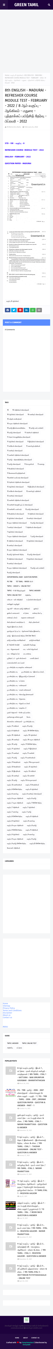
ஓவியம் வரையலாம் (13, 613)
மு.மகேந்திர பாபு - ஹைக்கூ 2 (16, 708)
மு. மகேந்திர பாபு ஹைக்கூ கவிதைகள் (19, 667)
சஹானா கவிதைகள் (28, 618)
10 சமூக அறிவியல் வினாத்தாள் (17, 423)
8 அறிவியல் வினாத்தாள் (15, 541)
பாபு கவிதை (27, 654)
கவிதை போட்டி (37, 613)
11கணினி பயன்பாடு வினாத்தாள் (18, 478)
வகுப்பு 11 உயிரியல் (13, 726)
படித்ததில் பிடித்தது (29, 645)
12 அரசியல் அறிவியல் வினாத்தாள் (18, 482)
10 (8, 410)
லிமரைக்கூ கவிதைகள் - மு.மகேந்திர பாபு (20, 722)
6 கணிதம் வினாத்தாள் (34, 518)
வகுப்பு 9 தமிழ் (31, 839)
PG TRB (9, 582)
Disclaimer (7, 1013)
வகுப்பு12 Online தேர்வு (37, 843)
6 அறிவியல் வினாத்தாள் (36, 514)
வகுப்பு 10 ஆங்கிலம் (30, 735)
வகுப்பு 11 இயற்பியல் (30, 749)
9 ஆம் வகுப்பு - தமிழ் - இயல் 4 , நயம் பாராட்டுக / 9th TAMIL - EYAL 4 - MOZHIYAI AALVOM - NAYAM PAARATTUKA (32, 1229)
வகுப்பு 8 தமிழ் (32, 825)
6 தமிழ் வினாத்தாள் (37, 523)
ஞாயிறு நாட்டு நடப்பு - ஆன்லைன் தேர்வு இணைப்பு (23, 631)
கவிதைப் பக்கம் (12, 618)
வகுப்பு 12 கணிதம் (13, 776)
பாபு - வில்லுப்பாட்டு (13, 654)
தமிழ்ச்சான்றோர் (34, 640)
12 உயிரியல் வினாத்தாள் (15, 491)
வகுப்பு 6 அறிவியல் (13, 731)
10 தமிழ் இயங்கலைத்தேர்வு (16, 428)
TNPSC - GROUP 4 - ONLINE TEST (18, 586)
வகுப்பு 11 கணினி (28, 753)
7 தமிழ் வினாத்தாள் (36, 536)
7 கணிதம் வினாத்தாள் (14, 527)
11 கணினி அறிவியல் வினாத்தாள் (18, 455)
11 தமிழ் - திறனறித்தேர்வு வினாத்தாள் (19, 460)
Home (7, 75)
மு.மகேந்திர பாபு (12, 672)
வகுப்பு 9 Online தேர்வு (14, 830)
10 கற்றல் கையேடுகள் (14, 419)
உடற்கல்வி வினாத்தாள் (33, 600)
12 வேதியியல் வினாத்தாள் (15, 514)
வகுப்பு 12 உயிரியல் (30, 771)
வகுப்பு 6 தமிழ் (31, 798)
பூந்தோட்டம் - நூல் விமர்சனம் (16, 658)
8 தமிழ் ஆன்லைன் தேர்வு (15, 554)
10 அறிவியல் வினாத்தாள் (20, 410)
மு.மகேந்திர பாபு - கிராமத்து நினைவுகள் (20, 694)
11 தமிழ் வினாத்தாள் (14, 464)
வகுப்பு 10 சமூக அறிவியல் (31, 740)
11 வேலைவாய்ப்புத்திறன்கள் (16, 473)
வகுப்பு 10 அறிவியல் (13, 735)
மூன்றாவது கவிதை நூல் (15, 717)
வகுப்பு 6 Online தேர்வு (14, 789)
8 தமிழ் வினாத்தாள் (34, 554)
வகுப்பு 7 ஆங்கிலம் (29, 807)
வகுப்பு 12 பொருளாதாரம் (29, 780)
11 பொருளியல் (29, 464)
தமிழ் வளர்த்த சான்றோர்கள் (16, 640)
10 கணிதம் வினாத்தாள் (35, 414)
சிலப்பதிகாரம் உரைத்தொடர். (16, 622)
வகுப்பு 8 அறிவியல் (32, 816)
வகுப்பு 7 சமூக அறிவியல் (15, 803)
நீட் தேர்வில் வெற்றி (13, 645)
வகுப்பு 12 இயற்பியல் (13, 771)
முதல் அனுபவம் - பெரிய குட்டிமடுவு (18, 713)
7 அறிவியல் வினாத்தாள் (33, 527)
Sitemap (6, 1006)
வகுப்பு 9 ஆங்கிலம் (13, 834)
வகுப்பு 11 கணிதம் (13, 753)
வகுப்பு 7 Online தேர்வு (34, 803)
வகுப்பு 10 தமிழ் (12, 744)
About (25, 1338)
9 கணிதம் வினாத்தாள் (14, 563)
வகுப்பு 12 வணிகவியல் (14, 785)
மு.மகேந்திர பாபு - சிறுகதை (16, 699)
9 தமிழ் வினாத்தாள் (13, 573)
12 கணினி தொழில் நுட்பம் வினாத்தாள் (20, 505)
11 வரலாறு (41, 464)
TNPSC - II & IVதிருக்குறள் (16, 591)
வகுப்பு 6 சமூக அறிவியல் (15, 798)
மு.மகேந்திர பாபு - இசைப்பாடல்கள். (32, 672)
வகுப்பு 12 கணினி (29, 776)
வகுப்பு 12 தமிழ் (27, 726)
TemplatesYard (28, 1342)
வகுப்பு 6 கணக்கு (12, 794)
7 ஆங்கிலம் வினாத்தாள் (15, 532)
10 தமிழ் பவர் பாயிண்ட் (36, 428)
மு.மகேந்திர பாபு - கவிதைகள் (17, 685)
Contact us (7, 1017)
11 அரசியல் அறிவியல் (32, 433)
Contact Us (35, 1338)
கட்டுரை (26, 613)
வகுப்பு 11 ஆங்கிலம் (13, 749)
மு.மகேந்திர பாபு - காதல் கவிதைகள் (19, 690)
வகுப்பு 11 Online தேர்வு (28, 744)
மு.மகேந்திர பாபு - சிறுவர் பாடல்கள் (18, 703)
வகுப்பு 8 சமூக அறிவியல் (15, 825)
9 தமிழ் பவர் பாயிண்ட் (38, 568)
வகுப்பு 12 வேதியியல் (14, 767)
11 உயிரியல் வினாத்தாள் (14, 446)
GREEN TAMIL (26, 4)
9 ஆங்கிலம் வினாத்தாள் (35, 559)
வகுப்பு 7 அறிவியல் (13, 807)
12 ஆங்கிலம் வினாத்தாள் (15, 487)
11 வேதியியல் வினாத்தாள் (15, 469)
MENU (5, 1027)
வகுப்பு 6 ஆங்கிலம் (32, 789)
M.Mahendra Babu (14, 127)
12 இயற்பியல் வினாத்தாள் (35, 487)
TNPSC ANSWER (34, 591)
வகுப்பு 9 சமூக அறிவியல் (15, 839)
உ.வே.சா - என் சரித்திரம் (15, 600)
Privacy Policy (9, 1008)
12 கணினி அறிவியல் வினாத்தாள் (18, 500)
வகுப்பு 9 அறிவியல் (32, 830)
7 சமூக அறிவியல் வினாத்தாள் (17, 536)
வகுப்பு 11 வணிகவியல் (28, 758)
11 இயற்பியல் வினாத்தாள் (35, 442)
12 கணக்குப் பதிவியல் (33, 491)
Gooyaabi (26, 1345)
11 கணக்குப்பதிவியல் (33, 446)
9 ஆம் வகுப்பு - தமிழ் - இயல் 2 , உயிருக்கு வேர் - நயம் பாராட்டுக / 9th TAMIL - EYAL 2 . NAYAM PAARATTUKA (31, 1167)
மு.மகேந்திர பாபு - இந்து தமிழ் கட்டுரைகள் (21, 676)
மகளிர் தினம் (34, 658)
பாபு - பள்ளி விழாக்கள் (30, 649)
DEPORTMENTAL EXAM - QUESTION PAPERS (22, 577)
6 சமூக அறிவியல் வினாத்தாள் (17, 523)
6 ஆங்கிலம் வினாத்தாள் (15, 518)
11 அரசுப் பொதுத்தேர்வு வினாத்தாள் (18, 437)
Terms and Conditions (12, 1010)
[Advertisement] (26, 41)
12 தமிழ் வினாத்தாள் (32, 509)
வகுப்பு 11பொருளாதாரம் (32, 762)
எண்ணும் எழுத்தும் (13, 604)
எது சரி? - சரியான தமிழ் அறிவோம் (18, 609)
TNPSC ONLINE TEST (14, 595)
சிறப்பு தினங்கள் (34, 622)
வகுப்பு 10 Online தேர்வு (31, 731)
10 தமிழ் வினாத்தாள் (14, 433)
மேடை (29, 717)
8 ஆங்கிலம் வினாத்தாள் (35, 541)
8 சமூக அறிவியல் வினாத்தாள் (17, 550)
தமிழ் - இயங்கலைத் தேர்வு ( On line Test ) (21, 636)
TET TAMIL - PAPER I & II (24, 582)
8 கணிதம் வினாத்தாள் (14, 545)
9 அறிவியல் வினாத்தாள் (15, 559)
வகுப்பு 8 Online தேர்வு (14, 816)
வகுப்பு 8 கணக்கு (29, 821)
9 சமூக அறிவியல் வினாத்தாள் (17, 568)
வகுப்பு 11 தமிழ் (12, 758)
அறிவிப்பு (28, 595)
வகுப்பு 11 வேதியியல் (13, 762)
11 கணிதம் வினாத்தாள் (15, 451)
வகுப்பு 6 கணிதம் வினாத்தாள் (32, 794)
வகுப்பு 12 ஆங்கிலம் (30, 767)
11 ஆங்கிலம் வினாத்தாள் (15, 442)
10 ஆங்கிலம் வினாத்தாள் (15, 414)
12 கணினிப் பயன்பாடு (14, 509)
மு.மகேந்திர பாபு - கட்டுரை (16, 681)
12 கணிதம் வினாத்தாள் (15, 496)
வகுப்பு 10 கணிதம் (13, 740)
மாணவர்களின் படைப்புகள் (16, 663)
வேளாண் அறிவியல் (13, 848)
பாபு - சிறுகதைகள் (13, 649)
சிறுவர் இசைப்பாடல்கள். (15, 627)
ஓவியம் (36, 609)
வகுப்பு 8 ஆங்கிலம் (17, 75)
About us (6, 1015)
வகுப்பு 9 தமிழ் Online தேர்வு (16, 843)
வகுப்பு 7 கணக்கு (12, 812)
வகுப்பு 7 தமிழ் (26, 812)
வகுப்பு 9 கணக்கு (29, 834)
